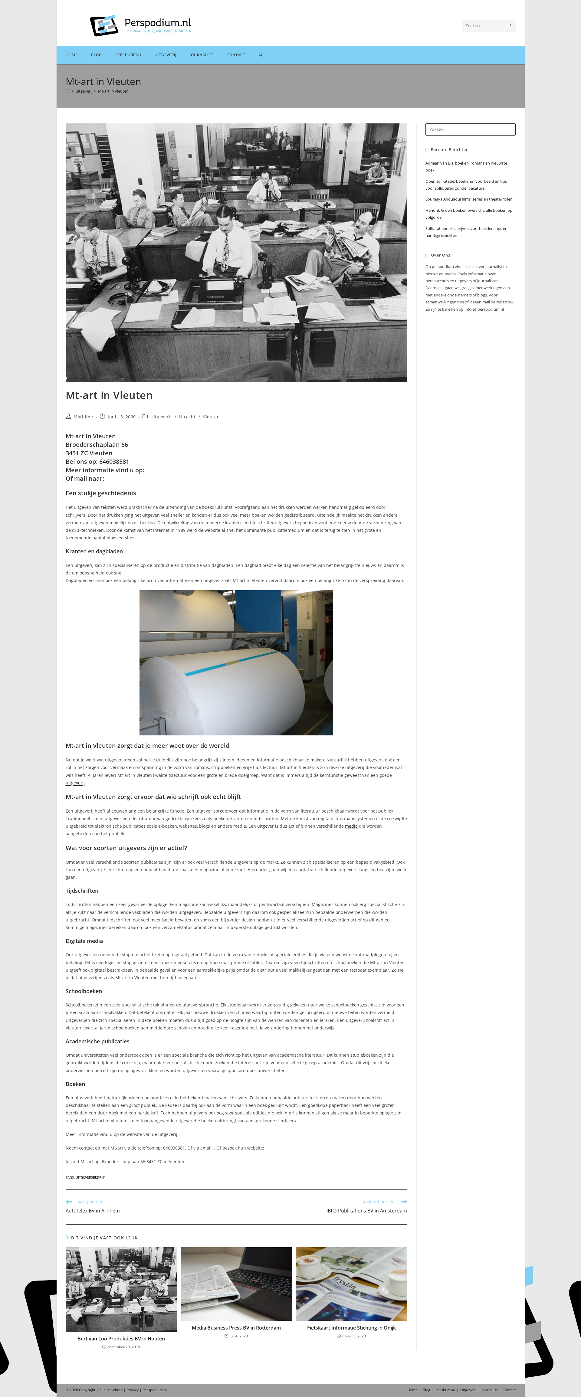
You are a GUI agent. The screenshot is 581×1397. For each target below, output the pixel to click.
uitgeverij (75, 783)
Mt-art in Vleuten (113, 91)
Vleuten (211, 417)
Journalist (489, 1389)
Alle (103, 1389)
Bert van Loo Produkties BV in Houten (121, 1338)
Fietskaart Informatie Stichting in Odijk (351, 1327)
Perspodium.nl (155, 1389)
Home (412, 1389)
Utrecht (187, 417)
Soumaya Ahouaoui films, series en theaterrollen (469, 199)
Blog (426, 1389)
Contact (509, 1389)
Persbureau (445, 1389)
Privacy (132, 1389)
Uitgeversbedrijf (90, 1177)
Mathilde (83, 417)
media (351, 826)
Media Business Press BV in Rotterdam (236, 1327)
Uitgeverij (161, 417)
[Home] (68, 91)
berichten (115, 1389)
